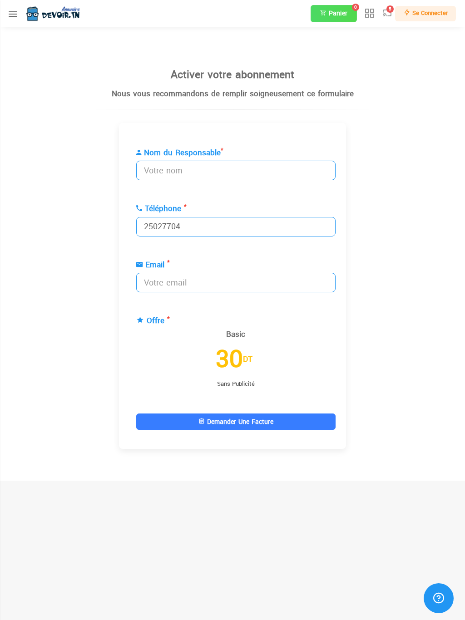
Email (156, 265)
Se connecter (429, 13)
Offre (157, 321)
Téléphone (164, 209)
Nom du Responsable (182, 153)
